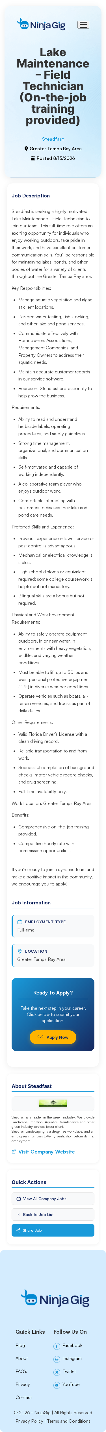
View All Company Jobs (44, 1198)
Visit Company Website (46, 1151)
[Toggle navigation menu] (83, 25)
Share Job (32, 1230)
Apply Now (57, 1037)
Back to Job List (38, 1214)
